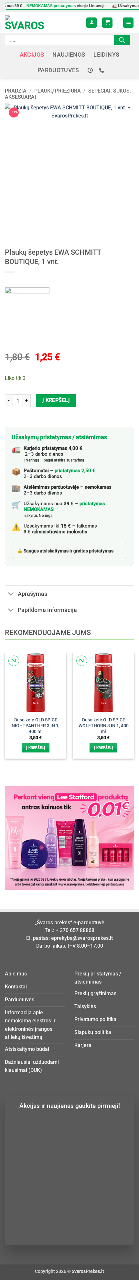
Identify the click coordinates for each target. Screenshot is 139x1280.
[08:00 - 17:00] (91, 70)
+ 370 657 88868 (75, 930)
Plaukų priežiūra (57, 91)
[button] (107, 22)
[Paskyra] (91, 22)
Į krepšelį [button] (35, 748)
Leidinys (106, 54)
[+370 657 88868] (102, 70)
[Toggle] (11, 594)
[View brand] (27, 309)
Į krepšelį (56, 400)
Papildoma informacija (47, 610)
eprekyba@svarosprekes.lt (82, 938)
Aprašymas (32, 594)
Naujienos (68, 54)
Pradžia (16, 91)
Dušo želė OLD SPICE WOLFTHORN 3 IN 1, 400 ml (104, 725)
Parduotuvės (58, 70)
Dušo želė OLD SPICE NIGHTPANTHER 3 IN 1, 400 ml (35, 725)
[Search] (122, 40)
